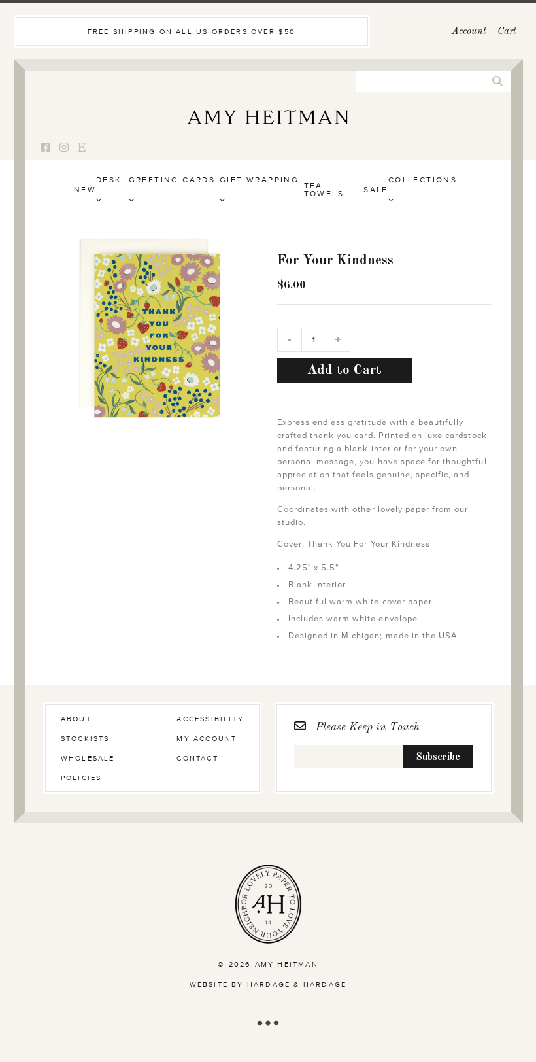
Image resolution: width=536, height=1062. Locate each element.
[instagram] (64, 148)
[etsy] (82, 148)
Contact (197, 758)
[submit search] (497, 81)
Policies (81, 777)
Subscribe (438, 757)
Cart (506, 32)
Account (469, 32)
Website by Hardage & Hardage (268, 984)
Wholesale (88, 758)
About (76, 719)
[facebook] (45, 148)
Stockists (85, 738)
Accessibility (210, 719)
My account (206, 738)
